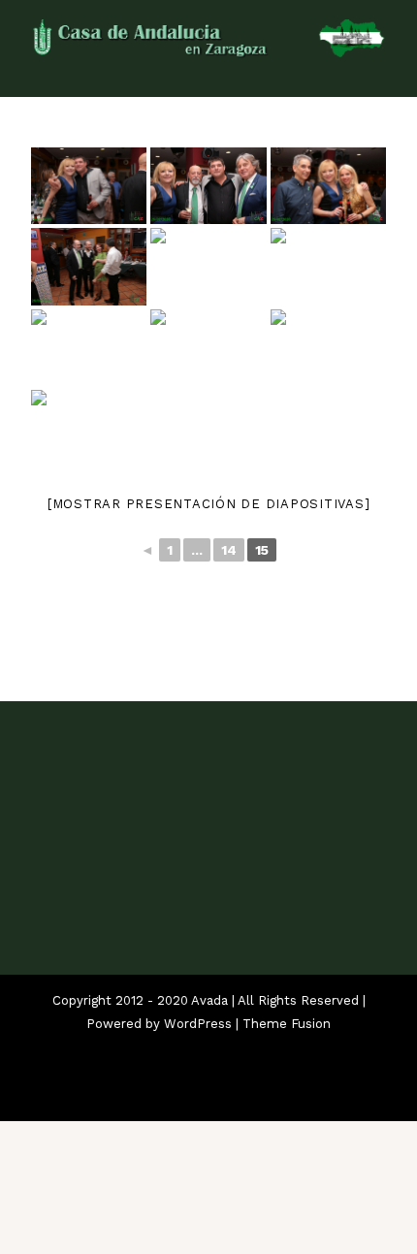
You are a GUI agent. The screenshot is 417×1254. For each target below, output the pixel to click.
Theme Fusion (286, 1023)
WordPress (198, 1023)
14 (229, 550)
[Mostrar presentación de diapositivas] (209, 504)
